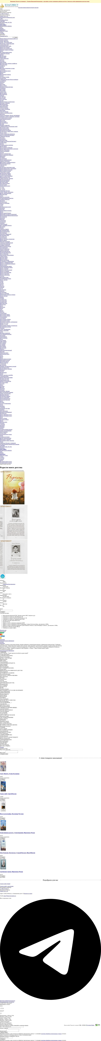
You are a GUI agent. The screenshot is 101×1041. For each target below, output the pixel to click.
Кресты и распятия (4, 293)
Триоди (2, 83)
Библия (1, 54)
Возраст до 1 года (4, 323)
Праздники (2, 110)
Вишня (1, 310)
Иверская (2, 219)
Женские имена (3, 258)
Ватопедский (3, 347)
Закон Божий (3, 62)
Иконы (1, 420)
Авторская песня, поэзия (6, 434)
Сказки (1, 204)
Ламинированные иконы (6, 266)
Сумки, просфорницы (5, 329)
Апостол (2, 59)
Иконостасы (3, 304)
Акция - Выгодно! (4, 41)
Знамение (2, 223)
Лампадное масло (4, 352)
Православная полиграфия (6, 377)
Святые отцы (3, 91)
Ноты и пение (3, 85)
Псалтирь (2, 61)
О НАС (1, 32)
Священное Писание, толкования (8, 443)
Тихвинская (3, 221)
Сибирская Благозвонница (9, 584)
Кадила (1, 284)
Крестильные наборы (5, 315)
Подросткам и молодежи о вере (7, 167)
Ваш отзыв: (2, 752)
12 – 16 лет (2, 189)
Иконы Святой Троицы (5, 213)
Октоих (2, 75)
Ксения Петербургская (5, 252)
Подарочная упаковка (5, 396)
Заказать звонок (4, 1032)
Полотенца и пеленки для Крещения (8, 321)
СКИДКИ (2, 21)
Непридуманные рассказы (6, 169)
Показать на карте (28, 893)
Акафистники (3, 142)
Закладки (2, 383)
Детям (1, 404)
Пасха (1, 417)
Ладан (1, 339)
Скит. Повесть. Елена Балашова (9, 773)
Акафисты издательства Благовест (8, 141)
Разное (1, 441)
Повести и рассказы (4, 197)
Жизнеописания (4, 104)
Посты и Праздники (4, 150)
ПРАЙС (2, 28)
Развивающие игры (4, 380)
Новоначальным (4, 106)
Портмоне (2, 388)
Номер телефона (4, 1028)
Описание (2, 643)
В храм (1, 282)
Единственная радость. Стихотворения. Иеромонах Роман (17, 832)
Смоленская (3, 220)
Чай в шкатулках (4, 411)
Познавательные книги (5, 206)
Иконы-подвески (4, 362)
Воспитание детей (4, 127)
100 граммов (3, 340)
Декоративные (3, 336)
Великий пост (3, 413)
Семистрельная (3, 224)
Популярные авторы (5, 183)
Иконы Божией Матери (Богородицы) (9, 215)
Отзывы (2, 747)
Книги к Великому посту (6, 414)
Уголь (1, 355)
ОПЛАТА (2, 23)
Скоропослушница (4, 229)
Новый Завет (3, 57)
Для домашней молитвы (5, 334)
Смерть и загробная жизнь (6, 112)
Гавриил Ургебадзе (4, 250)
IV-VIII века (3, 96)
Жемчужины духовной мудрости (7, 162)
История (2, 124)
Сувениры (2, 407)
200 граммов (3, 342)
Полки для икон (3, 296)
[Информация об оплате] (50, 635)
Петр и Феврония (4, 253)
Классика (2, 209)
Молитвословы (3, 64)
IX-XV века (2, 98)
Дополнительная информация (7, 650)
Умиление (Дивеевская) (5, 234)
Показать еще (3, 630)
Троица (1, 428)
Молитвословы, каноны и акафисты (8, 63)
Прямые (2, 297)
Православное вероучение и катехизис (9, 148)
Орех (1, 309)
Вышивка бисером (4, 394)
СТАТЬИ (2, 33)
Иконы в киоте (3, 265)
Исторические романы (5, 173)
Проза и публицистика (5, 153)
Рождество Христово (5, 399)
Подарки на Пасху (4, 419)
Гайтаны (2, 287)
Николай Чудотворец (5, 241)
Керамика (2, 370)
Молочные (2, 307)
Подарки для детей (4, 378)
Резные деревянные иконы (6, 267)
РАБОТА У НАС (4, 31)
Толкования (2, 88)
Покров (2, 227)
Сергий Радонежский (5, 244)
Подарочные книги (4, 367)
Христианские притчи (5, 119)
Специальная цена (4, 44)
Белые (1, 305)
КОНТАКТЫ (2, 29)
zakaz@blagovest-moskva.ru (9, 895)
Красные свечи (3, 422)
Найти (16, 37)
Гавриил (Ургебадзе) (5, 161)
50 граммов (2, 345)
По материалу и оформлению (7, 261)
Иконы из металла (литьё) (6, 270)
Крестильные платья (5, 320)
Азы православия (4, 105)
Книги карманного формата (6, 155)
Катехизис (2, 114)
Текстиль (2, 286)
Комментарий (3, 1031)
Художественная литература (6, 198)
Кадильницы (3, 289)
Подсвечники (3, 292)
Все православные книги (6, 52)
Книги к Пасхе (3, 418)
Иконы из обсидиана (5, 274)
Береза (1, 308)
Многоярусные (3, 303)
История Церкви (4, 122)
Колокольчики (3, 372)
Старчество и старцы (5, 172)
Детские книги (3, 184)
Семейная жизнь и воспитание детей (8, 126)
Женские (2, 387)
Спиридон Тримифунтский (6, 242)
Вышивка (2, 425)
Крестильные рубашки (5, 319)
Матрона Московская (5, 251)
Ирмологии (2, 72)
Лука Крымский (4, 247)
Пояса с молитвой (4, 330)
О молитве (2, 69)
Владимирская (3, 216)
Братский (2, 351)
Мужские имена (4, 257)
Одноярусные (3, 299)
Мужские (2, 386)
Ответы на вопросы (4, 151)
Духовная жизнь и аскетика (6, 145)
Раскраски (2, 200)
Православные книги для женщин (8, 168)
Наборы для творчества (5, 381)
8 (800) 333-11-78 (4, 16)
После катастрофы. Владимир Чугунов (11, 814)
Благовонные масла (4, 354)
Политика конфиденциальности (7, 1000)
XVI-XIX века (3, 99)
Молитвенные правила (5, 74)
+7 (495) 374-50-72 (4, 13)
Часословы (2, 84)
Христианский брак (4, 129)
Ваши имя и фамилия (5, 749)
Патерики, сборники (5, 103)
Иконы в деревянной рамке (6, 262)
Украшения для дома (5, 408)
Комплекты (2, 156)
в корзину (3, 611)
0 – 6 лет (2, 187)
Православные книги (5, 185)
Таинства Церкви (4, 111)
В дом (1, 288)
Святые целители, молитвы (6, 178)
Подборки (2, 157)
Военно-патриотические (5, 159)
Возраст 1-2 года (4, 324)
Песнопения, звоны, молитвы (7, 440)
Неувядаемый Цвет (4, 235)
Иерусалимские (3, 338)
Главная (2, 459)
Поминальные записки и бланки (7, 294)
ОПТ (1, 27)
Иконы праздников (4, 260)
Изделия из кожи (4, 382)
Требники (2, 82)
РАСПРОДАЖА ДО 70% (6, 22)
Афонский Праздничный (6, 350)
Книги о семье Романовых (6, 176)
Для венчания (3, 313)
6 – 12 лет (2, 188)
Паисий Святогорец (4, 249)
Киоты (1, 356)
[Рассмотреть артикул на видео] (2, 576)
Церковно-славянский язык (6, 87)
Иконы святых (3, 240)
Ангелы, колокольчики (5, 403)
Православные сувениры (6, 368)
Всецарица (2, 226)
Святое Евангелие (4, 58)
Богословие (2, 89)
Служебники (3, 80)
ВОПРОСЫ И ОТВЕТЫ (6, 26)
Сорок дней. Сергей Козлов (8, 794)
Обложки (2, 389)
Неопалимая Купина (5, 231)
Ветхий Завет (3, 56)
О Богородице (3, 164)
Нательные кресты (4, 361)
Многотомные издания (5, 171)
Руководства (3, 78)
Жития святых (3, 93)
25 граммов (2, 344)
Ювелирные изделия (5, 360)
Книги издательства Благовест (7, 135)
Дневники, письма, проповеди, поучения (9, 116)
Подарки (2, 402)
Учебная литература (4, 199)
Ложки (1, 373)
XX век (2, 100)
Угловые (2, 298)
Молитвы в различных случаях (7, 68)
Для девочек (3, 318)
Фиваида (2, 349)
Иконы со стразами (4, 271)
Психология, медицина (5, 130)
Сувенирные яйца (4, 376)
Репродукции (3, 121)
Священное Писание (5, 136)
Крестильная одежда (5, 314)
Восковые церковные (5, 333)
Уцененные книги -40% (5, 46)
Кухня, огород (3, 132)
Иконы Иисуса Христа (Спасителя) (8, 214)
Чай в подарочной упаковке (6, 392)
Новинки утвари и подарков (6, 49)
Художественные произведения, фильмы (9, 444)
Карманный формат (4, 181)
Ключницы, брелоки (5, 391)
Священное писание (5, 53)
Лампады (2, 291)
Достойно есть (3, 236)
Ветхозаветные (3, 94)
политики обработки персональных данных (51, 1033)
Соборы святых (3, 256)
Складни (2, 276)
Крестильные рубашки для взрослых (8, 325)
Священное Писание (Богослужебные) (9, 79)
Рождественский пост (5, 398)
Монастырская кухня (5, 177)
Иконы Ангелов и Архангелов (7, 239)
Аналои (2, 283)
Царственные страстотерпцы (7, 255)
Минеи (1, 73)
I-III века (2, 95)
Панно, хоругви (3, 279)
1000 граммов (3, 341)
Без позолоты (3, 365)
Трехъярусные (3, 302)
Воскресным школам (5, 179)
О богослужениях (4, 108)
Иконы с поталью (4, 268)
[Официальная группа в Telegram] (50, 999)
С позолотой (3, 364)
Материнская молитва (5, 163)
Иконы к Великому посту (6, 415)
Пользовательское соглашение (7, 1002)
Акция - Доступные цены (6, 42)
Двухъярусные (3, 300)
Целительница (3, 237)
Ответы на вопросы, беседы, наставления (10, 115)
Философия (2, 90)
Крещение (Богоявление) (6, 412)
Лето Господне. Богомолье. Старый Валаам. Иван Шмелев (17, 853)
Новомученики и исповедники (7, 101)
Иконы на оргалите (4, 273)
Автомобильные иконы (5, 278)
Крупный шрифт (4, 182)
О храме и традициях (5, 109)
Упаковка (2, 409)
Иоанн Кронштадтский (5, 246)
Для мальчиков (3, 317)
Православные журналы (5, 210)
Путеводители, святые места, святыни (9, 131)
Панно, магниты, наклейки (6, 375)
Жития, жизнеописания (5, 193)
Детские (2, 152)
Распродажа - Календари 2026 (7, 43)
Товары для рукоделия (5, 393)
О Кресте (2, 166)
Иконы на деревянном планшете (7, 263)
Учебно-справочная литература (7, 134)
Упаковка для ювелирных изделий (8, 366)
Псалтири (2, 137)
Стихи (1, 195)
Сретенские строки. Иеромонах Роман (11, 871)
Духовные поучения (4, 436)
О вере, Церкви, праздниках (6, 192)
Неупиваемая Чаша (4, 230)
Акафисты (2, 66)
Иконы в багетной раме (5, 272)
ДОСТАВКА (3, 24)
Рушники (2, 328)
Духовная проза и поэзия (6, 117)
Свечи (1, 331)
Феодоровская (3, 232)
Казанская (2, 218)
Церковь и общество (5, 125)
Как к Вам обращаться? (5, 1026)
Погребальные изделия (5, 326)
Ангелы (2, 371)
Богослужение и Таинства (6, 147)
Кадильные (2, 335)
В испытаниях (3, 158)
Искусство (2, 120)
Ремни (1, 385)
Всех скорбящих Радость (6, 225)
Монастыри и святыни (5, 439)
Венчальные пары (4, 277)
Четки (1, 357)
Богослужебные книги (5, 70)
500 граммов (3, 346)
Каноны (2, 67)
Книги (1, 401)
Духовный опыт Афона (5, 174)
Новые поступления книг (6, 48)
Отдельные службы (4, 77)
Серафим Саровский (5, 245)
